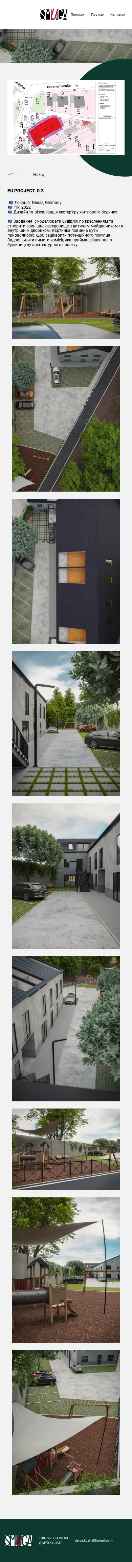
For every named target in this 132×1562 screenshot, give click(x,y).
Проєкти (77, 14)
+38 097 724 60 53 (53, 1538)
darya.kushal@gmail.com (94, 1540)
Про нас (97, 14)
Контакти (117, 14)
